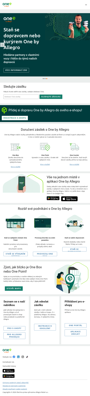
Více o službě (15, 167)
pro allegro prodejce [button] (14, 335)
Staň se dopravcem (74, 249)
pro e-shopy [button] (14, 328)
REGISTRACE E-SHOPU (15, 118)
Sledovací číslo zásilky (12, 97)
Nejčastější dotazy (9, 366)
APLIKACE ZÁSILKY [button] (76, 332)
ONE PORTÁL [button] (75, 325)
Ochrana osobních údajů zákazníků (16, 383)
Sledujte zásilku (51, 96)
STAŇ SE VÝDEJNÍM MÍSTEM (15, 254)
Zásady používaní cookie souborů (15, 389)
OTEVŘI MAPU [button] (14, 288)
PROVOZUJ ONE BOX (45, 254)
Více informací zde (16, 70)
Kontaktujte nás (8, 362)
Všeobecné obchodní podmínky (14, 386)
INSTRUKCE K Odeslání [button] (45, 327)
